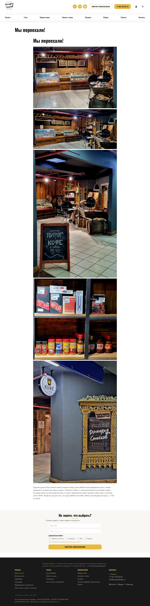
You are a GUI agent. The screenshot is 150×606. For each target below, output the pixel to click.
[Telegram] (80, 6)
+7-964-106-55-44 (122, 6)
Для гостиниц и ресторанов (55, 582)
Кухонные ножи (19, 576)
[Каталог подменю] (11, 17)
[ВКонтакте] (75, 6)
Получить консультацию (101, 6)
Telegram (89, 539)
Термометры (18, 579)
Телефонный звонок (57, 539)
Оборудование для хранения (24, 585)
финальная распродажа (98, 566)
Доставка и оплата (83, 576)
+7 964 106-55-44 (115, 577)
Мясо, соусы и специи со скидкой (26, 588)
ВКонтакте (112, 584)
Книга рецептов (51, 573)
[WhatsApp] (85, 6)
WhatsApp (71, 539)
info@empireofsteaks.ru (117, 579)
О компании (50, 579)
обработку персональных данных (70, 542)
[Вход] (136, 6)
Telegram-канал (82, 573)
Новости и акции (51, 576)
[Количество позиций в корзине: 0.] (142, 6)
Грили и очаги (19, 573)
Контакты (80, 579)
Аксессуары (18, 582)
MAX (80, 539)
